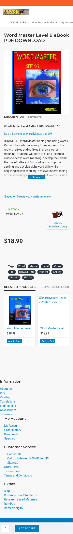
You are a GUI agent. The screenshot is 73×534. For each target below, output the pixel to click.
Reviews (35, 116)
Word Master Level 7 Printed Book (54, 328)
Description (14, 116)
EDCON (28, 277)
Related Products (19, 287)
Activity (57, 272)
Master (34, 266)
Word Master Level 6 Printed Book (20, 328)
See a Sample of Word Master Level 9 (28, 133)
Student (43, 272)
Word (21, 266)
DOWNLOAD (26, 272)
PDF (12, 272)
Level (46, 266)
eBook (57, 266)
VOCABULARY (18, 22)
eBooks (14, 277)
